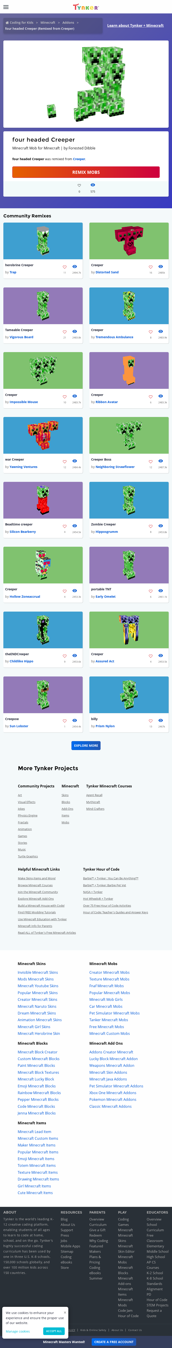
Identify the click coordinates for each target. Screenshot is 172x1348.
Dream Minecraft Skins (37, 1013)
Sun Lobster (19, 726)
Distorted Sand (107, 272)
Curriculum (98, 1224)
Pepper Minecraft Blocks (38, 1099)
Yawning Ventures (23, 467)
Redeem (95, 1235)
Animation (25, 829)
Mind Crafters (95, 809)
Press (65, 1235)
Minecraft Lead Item (34, 1131)
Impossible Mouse (24, 402)
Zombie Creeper (103, 524)
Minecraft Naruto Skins (37, 1006)
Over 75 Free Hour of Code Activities (107, 906)
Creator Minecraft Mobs (109, 972)
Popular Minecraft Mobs (109, 992)
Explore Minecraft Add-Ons (36, 899)
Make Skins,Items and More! (37, 878)
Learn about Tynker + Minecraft (135, 25)
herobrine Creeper (19, 265)
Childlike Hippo (21, 661)
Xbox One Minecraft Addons (112, 1092)
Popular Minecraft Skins (38, 992)
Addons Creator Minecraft (111, 1052)
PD (149, 1294)
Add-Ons (67, 809)
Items (65, 815)
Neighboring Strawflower (115, 467)
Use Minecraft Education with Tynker (42, 919)
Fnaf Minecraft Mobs (106, 985)
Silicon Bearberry (23, 531)
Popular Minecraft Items (38, 1152)
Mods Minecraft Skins (36, 979)
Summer (96, 1278)
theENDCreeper (17, 654)
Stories (22, 843)
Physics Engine (27, 815)
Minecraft (48, 22)
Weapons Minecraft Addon (111, 1065)
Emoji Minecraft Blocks (37, 1086)
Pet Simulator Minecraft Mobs (114, 1013)
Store (65, 1267)
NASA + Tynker (93, 892)
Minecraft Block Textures (38, 1072)
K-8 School (155, 1278)
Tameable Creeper (19, 330)
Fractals (23, 822)
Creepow (12, 719)
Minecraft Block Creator (38, 1052)
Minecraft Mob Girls (106, 999)
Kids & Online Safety (93, 1330)
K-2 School (155, 1273)
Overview (96, 1219)
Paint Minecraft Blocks (36, 1065)
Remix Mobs (86, 172)
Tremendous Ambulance (114, 337)
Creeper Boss (101, 459)
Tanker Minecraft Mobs (108, 1019)
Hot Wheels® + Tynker (98, 899)
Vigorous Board (21, 337)
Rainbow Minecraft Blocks (39, 1092)
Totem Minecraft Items (37, 1165)
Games (22, 836)
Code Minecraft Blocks (36, 1106)
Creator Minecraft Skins (37, 999)
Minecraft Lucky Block (36, 1079)
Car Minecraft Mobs (106, 1006)
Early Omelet (106, 596)
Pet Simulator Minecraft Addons (116, 1086)
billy (94, 719)
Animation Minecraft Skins (40, 1019)
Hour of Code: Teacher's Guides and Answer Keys (115, 912)
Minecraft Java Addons (108, 1079)
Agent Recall (94, 795)
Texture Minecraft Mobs (109, 979)
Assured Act (105, 661)
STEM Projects (157, 1305)
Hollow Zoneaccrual (25, 596)
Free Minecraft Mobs (106, 1026)
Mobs (65, 822)
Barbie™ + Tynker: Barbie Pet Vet (104, 885)
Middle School (158, 1251)
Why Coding (98, 1240)
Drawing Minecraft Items (38, 1179)
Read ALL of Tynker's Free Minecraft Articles (47, 933)
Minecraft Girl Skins (34, 1026)
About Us (68, 1224)
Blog (64, 1219)
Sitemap (67, 1251)
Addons (68, 22)
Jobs (64, 1240)
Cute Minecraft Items (35, 1192)
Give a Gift (97, 1230)
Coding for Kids (21, 22)
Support (67, 1230)
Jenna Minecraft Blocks (37, 1113)
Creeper (79, 159)
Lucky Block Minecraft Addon (113, 1058)
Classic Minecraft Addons (110, 1106)
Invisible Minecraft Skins (38, 972)
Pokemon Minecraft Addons (112, 1099)
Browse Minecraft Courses (35, 885)
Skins (65, 795)
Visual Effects (26, 802)
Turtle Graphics (28, 856)
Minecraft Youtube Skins (38, 985)
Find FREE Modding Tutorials (37, 912)
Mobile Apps (70, 1246)
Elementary (155, 1246)
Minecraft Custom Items (38, 1138)
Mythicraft (93, 802)
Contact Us (135, 1330)
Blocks (66, 802)
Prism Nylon (105, 726)
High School (156, 1256)
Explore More (86, 745)
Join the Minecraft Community (38, 892)
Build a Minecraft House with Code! (41, 906)
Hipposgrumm (107, 531)
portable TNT (101, 589)
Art (20, 795)
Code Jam (125, 1310)
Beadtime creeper (18, 524)
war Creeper (14, 459)
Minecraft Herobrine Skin (39, 1033)
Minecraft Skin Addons (108, 1072)
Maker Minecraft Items (37, 1145)
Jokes (21, 809)
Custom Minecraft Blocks (39, 1058)
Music (22, 849)
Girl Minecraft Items (34, 1186)
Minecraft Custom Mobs (109, 1033)
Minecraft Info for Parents (35, 926)
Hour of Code (128, 1316)
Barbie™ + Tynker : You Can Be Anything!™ (110, 878)
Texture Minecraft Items (38, 1172)
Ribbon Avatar (107, 402)
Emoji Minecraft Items (36, 1158)
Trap (13, 272)
